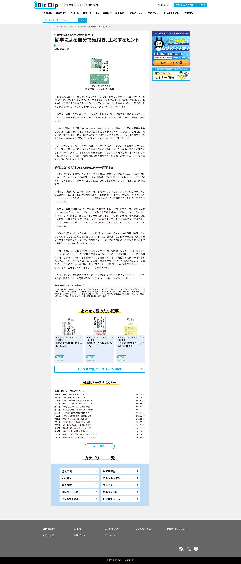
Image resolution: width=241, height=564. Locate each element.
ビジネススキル (70, 499)
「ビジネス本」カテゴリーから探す (100, 369)
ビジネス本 (75, 26)
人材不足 (67, 478)
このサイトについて (113, 528)
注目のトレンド (70, 492)
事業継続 (67, 485)
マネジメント (110, 492)
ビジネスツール (62, 26)
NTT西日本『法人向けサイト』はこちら (190, 5)
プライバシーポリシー (145, 528)
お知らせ (77, 528)
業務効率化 (109, 471)
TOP (52, 26)
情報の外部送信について (177, 528)
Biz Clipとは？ (164, 5)
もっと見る (98, 446)
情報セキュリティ (112, 478)
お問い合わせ (79, 535)
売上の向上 (109, 485)
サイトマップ (110, 535)
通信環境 (67, 471)
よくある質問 (48, 535)
